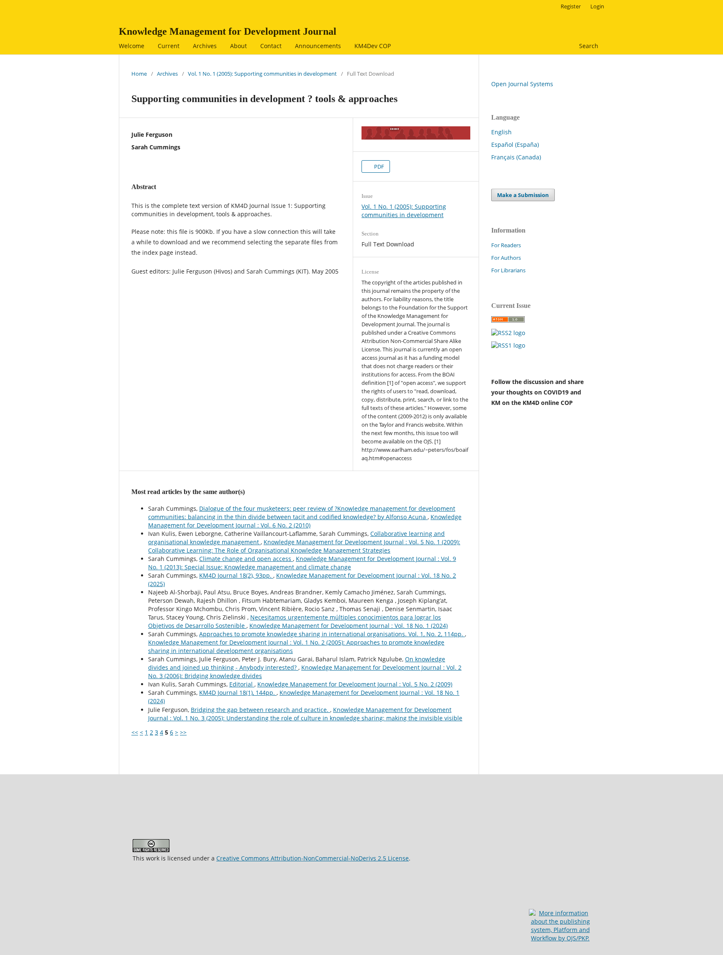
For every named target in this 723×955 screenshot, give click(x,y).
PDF (378, 166)
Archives (205, 46)
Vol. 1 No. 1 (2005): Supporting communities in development (262, 73)
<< (134, 732)
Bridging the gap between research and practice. (260, 710)
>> (183, 732)
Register (571, 6)
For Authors (506, 257)
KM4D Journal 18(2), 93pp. (236, 575)
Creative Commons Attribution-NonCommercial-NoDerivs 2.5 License (312, 858)
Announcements (318, 46)
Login (597, 6)
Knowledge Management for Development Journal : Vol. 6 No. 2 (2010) (304, 521)
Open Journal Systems (522, 84)
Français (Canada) (516, 157)
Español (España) (515, 144)
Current (168, 46)
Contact (271, 46)
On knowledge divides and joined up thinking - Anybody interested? (296, 663)
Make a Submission (523, 195)
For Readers (506, 245)
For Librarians (508, 270)
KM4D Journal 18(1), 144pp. (238, 692)
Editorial (241, 684)
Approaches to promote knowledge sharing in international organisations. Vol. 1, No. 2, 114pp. (332, 634)
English (501, 132)
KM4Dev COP (372, 46)
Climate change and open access (246, 559)
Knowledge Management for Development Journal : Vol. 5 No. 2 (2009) (354, 684)
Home (139, 73)
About (238, 46)
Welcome (131, 46)
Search (587, 46)
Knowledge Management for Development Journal (227, 31)
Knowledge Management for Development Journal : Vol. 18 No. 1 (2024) (348, 626)
